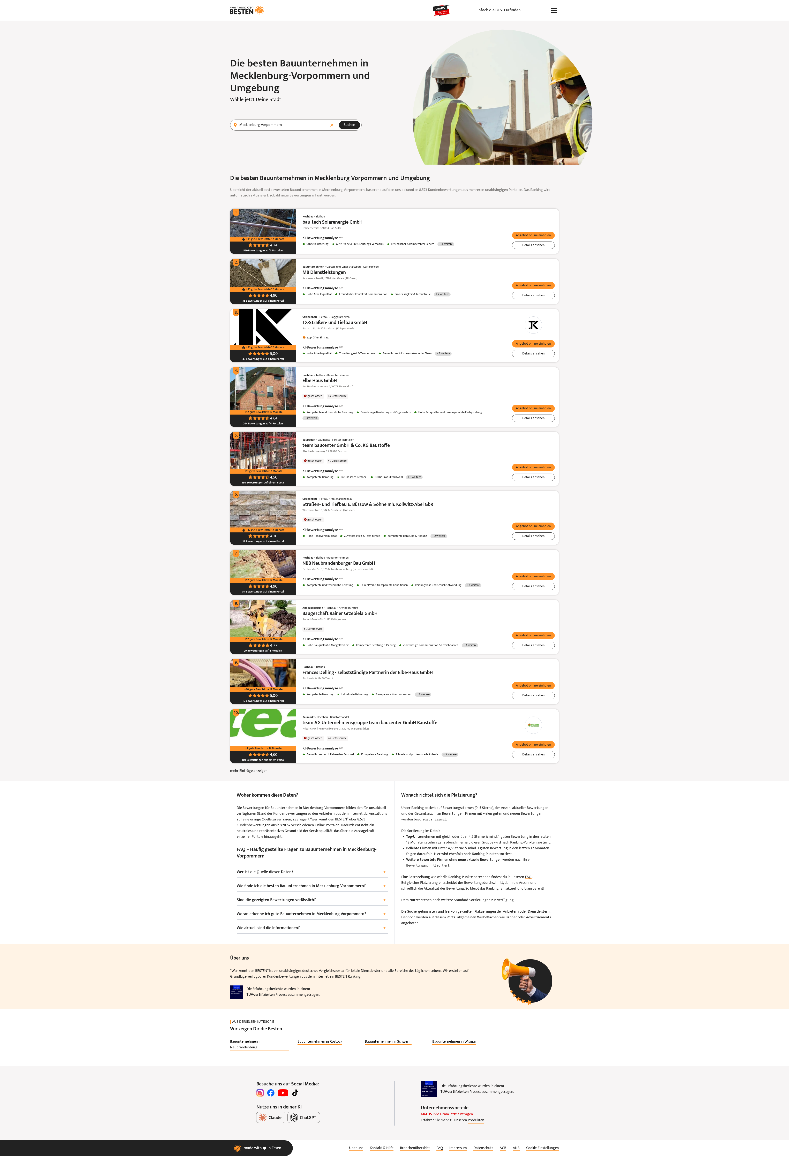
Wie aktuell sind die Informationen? (311, 928)
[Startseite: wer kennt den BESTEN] (247, 10)
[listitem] (259, 1044)
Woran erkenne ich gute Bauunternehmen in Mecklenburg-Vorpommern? (311, 914)
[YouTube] (283, 1093)
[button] (533, 235)
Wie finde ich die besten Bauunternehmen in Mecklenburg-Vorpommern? (311, 886)
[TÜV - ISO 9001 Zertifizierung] (236, 992)
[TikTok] (295, 1093)
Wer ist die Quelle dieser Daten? (311, 872)
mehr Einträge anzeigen (249, 771)
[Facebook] (271, 1093)
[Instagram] (260, 1093)
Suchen (349, 125)
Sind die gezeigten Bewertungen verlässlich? (311, 900)
